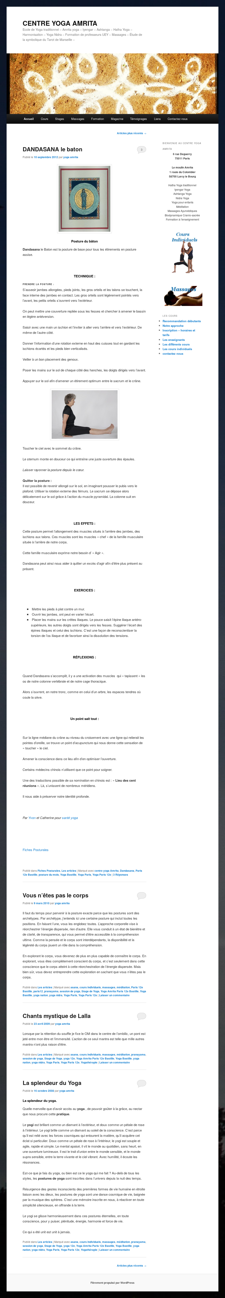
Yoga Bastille (68, 875)
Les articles (69, 871)
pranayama (51, 991)
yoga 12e (69, 1058)
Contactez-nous (178, 119)
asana (74, 987)
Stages (59, 119)
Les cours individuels (177, 349)
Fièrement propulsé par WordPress (112, 1283)
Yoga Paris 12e (102, 875)
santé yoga (70, 817)
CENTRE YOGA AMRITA (60, 23)
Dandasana (127, 871)
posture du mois (49, 875)
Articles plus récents (131, 133)
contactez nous (173, 353)
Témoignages (138, 119)
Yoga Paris (84, 875)
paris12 (38, 991)
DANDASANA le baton (52, 149)
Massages (77, 119)
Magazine (117, 119)
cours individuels (90, 987)
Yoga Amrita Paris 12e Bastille (120, 991)
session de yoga (70, 991)
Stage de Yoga (90, 991)
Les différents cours (176, 344)
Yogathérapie (89, 1062)
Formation (97, 119)
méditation (123, 987)
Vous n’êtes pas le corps (55, 895)
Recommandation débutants (182, 321)
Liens (157, 119)
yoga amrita (70, 157)
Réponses (120, 875)
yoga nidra (55, 995)
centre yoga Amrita (106, 871)
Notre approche (173, 326)
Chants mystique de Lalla (57, 1016)
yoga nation (40, 995)
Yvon (31, 817)
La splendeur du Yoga (52, 1083)
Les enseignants (174, 340)
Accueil (29, 119)
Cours (44, 119)
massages (108, 987)
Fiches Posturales (36, 849)
